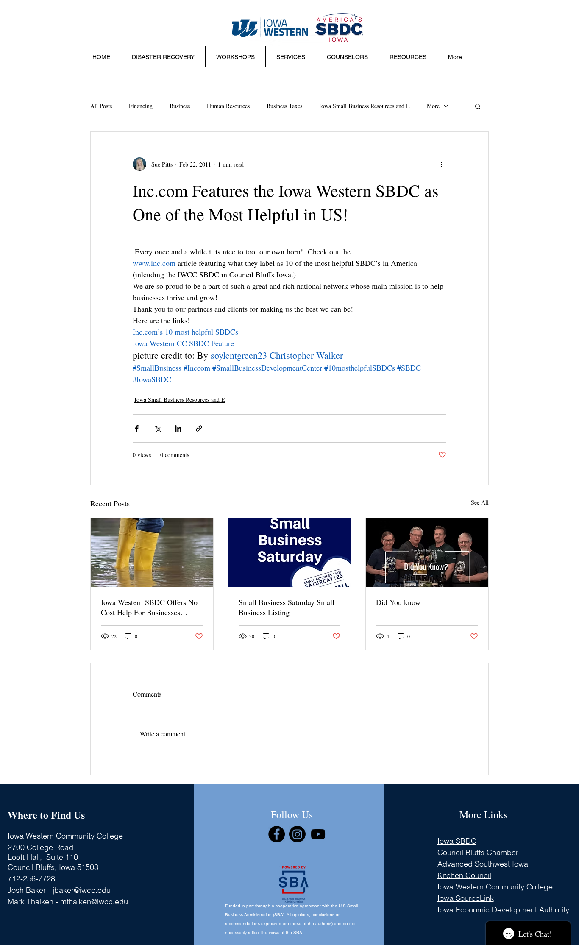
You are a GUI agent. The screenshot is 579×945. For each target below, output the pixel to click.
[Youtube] (318, 834)
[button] (235, 56)
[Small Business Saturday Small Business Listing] (289, 552)
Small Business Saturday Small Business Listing (286, 607)
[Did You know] (427, 552)
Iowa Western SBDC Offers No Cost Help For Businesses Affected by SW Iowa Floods (149, 607)
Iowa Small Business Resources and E (364, 106)
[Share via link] (199, 428)
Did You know (398, 602)
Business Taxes (284, 106)
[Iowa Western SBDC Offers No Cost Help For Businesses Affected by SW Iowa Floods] (152, 552)
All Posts (101, 106)
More (433, 106)
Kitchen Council (464, 875)
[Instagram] (297, 834)
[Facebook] (276, 834)
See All (480, 502)
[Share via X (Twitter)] (157, 428)
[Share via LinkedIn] (178, 428)
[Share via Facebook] (137, 428)
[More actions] (441, 164)
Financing (141, 106)
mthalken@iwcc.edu (94, 901)
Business (180, 106)
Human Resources (228, 106)
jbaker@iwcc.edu (82, 890)
